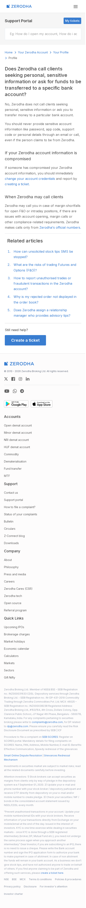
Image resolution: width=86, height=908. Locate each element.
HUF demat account (17, 447)
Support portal (13, 500)
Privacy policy (12, 886)
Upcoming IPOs (14, 627)
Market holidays (14, 641)
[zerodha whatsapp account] (15, 391)
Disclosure (30, 886)
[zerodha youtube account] (7, 391)
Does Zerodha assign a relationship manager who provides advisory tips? (42, 312)
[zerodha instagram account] (20, 379)
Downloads (11, 543)
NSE (6, 879)
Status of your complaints (20, 514)
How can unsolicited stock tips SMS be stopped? (43, 254)
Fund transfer (13, 468)
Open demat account (18, 425)
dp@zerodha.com (17, 726)
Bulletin (8, 521)
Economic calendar (16, 648)
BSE (14, 879)
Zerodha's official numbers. (60, 227)
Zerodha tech (13, 596)
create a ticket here (52, 872)
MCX (23, 879)
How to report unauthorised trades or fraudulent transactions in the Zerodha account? (43, 283)
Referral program (15, 610)
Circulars (9, 528)
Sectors (9, 670)
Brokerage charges (17, 634)
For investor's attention (53, 886)
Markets (9, 663)
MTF (7, 476)
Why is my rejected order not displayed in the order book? (45, 299)
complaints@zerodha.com (47, 722)
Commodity (11, 454)
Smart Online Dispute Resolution (23, 755)
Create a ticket (25, 340)
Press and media (15, 574)
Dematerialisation (15, 461)
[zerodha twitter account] (6, 379)
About (8, 560)
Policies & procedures (68, 879)
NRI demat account (16, 439)
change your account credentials (30, 179)
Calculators (11, 656)
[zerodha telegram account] (22, 391)
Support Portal (18, 20)
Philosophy (11, 567)
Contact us (11, 492)
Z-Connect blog (14, 536)
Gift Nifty (9, 677)
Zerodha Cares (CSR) (18, 588)
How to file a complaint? (19, 507)
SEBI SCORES (50, 736)
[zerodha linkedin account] (28, 379)
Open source (12, 603)
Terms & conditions (40, 879)
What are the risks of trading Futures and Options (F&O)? (45, 267)
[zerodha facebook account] (13, 379)
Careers (9, 581)
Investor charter (13, 893)
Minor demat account (18, 432)
